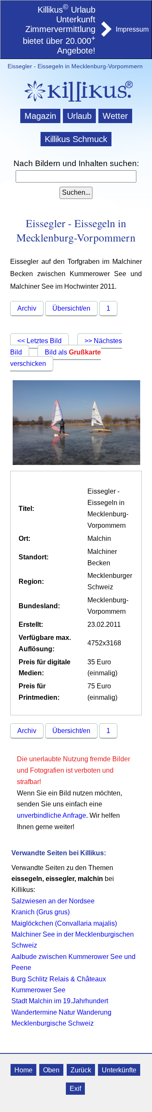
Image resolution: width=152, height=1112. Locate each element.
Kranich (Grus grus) (40, 912)
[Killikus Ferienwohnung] (105, 34)
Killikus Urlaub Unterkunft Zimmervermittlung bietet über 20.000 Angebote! (59, 30)
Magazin (40, 116)
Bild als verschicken (55, 358)
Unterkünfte (119, 1069)
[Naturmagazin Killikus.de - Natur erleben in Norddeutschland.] (76, 102)
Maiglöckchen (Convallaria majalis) (64, 923)
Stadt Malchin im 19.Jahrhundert (59, 1001)
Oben (51, 1069)
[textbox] (76, 176)
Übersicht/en (71, 308)
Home (23, 1069)
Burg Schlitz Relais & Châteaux (58, 979)
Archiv (26, 308)
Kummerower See (38, 990)
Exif (75, 1088)
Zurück (81, 1069)
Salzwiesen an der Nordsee (53, 901)
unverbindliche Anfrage (51, 815)
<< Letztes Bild (39, 340)
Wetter (115, 116)
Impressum (132, 29)
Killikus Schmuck (76, 139)
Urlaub (79, 116)
